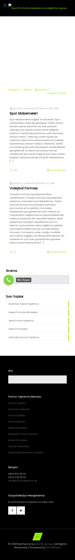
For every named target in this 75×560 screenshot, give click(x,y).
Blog (31, 54)
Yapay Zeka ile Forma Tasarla (25, 452)
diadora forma (49, 54)
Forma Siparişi (16, 421)
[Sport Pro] (37, 8)
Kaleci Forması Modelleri (23, 312)
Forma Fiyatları (16, 415)
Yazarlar (42, 89)
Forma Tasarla (16, 403)
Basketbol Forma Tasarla (23, 434)
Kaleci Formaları (17, 440)
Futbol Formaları (18, 329)
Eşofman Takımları (19, 409)
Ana (19, 54)
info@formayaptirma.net (22, 480)
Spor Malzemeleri (24, 113)
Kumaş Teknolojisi (18, 446)
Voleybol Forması (24, 188)
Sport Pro (18, 108)
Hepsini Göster (57, 93)
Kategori (14, 89)
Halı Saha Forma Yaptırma (24, 337)
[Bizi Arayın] (9, 280)
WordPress (53, 547)
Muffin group (43, 544)
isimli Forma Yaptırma (21, 320)
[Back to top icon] (37, 536)
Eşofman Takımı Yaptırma (24, 304)
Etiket (27, 89)
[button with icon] (12, 510)
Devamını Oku (58, 170)
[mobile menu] (5, 5)
